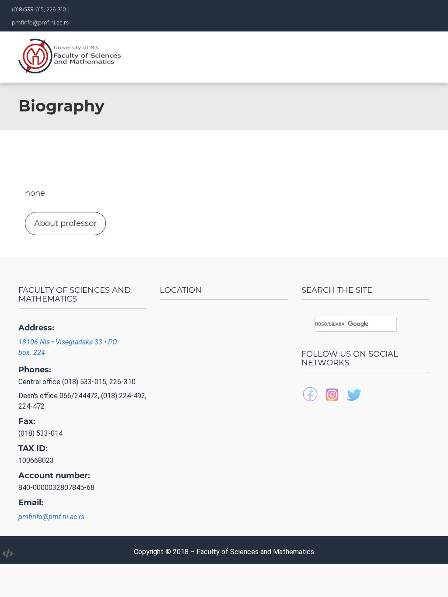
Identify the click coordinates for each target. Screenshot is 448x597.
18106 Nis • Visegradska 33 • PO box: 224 (67, 347)
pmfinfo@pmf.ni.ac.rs (40, 22)
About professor (65, 223)
